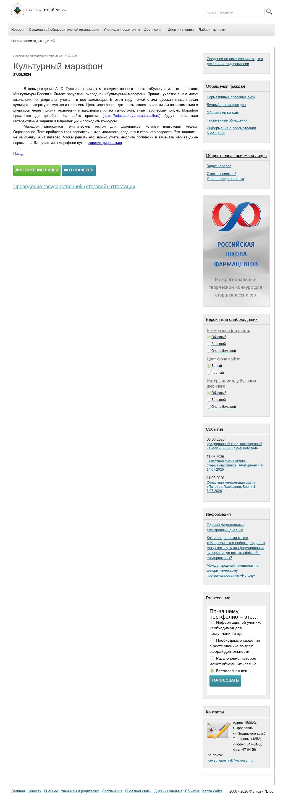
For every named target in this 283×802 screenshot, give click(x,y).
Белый (216, 366)
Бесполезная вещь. (233, 671)
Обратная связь (138, 791)
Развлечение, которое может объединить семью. (233, 661)
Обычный (218, 337)
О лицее (51, 791)
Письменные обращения (227, 120)
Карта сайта (212, 791)
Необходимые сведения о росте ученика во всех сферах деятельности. (234, 646)
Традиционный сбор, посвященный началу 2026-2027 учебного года (234, 446)
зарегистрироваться (105, 143)
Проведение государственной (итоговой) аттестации (74, 186)
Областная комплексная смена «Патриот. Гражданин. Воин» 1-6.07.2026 (231, 487)
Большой (218, 344)
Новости (34, 791)
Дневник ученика (168, 791)
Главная (18, 791)
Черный (217, 373)
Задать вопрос (219, 166)
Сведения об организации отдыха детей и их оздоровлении (235, 61)
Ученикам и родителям (80, 791)
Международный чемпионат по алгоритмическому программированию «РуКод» (232, 570)
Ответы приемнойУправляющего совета (225, 176)
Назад (18, 153)
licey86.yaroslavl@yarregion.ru (230, 760)
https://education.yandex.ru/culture (131, 116)
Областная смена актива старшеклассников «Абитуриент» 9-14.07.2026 (235, 465)
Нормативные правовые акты (231, 97)
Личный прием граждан (226, 105)
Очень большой (223, 351)
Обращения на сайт (223, 112)
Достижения (112, 791)
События (192, 791)
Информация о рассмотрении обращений (231, 130)
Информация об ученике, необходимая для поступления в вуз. (236, 628)
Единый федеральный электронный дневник (225, 527)
